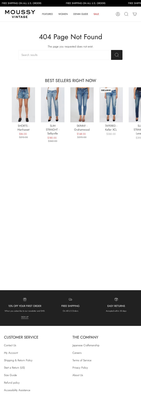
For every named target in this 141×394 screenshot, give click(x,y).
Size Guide (10, 375)
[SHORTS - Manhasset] (23, 104)
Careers (77, 353)
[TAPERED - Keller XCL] (111, 104)
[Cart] (135, 14)
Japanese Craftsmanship (86, 345)
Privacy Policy (80, 368)
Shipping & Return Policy (18, 360)
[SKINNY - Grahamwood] (82, 104)
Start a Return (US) (14, 368)
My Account (11, 353)
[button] (47, 14)
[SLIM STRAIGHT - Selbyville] (52, 104)
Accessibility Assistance (17, 390)
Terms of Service (82, 360)
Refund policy (12, 383)
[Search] (116, 55)
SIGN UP (24, 316)
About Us (78, 375)
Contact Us (10, 345)
